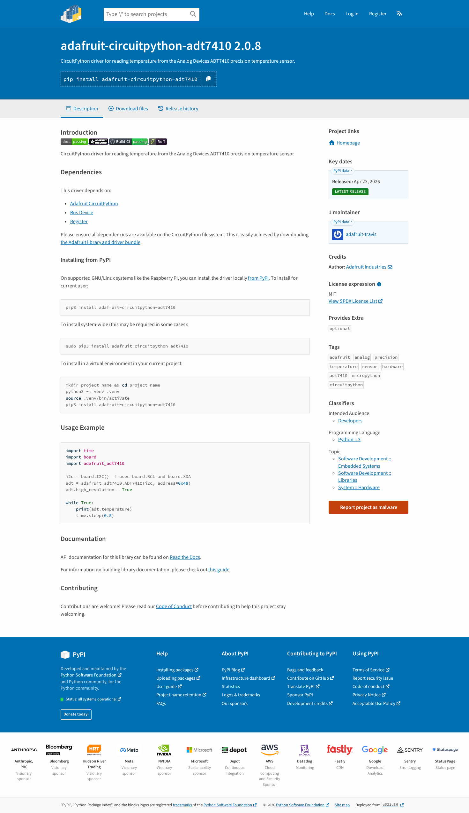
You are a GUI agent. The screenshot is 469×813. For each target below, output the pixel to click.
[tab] (82, 109)
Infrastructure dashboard (246, 678)
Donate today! (76, 714)
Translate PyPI (301, 686)
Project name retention (178, 695)
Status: (91, 699)
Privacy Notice (367, 695)
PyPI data (341, 171)
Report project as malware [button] (368, 507)
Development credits (307, 703)
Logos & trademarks (241, 695)
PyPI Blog (231, 670)
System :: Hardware (359, 487)
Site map (342, 805)
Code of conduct (368, 686)
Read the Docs (185, 557)
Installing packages (174, 670)
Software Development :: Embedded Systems (364, 462)
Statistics (231, 686)
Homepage (348, 142)
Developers (350, 420)
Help (309, 13)
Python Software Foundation (88, 675)
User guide (166, 686)
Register (378, 13)
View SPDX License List (353, 301)
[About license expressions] (379, 284)
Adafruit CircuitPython (94, 203)
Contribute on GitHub (308, 678)
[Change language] (399, 13)
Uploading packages (175, 678)
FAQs (161, 703)
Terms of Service (368, 670)
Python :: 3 (349, 439)
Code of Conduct (174, 606)
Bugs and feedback (305, 670)
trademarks (182, 805)
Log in (352, 13)
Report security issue (373, 678)
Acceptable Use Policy (374, 703)
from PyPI (258, 278)
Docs (329, 13)
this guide (218, 569)
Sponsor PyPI (300, 695)
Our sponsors (235, 703)
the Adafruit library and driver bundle (100, 242)
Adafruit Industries (366, 266)
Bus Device (81, 212)
